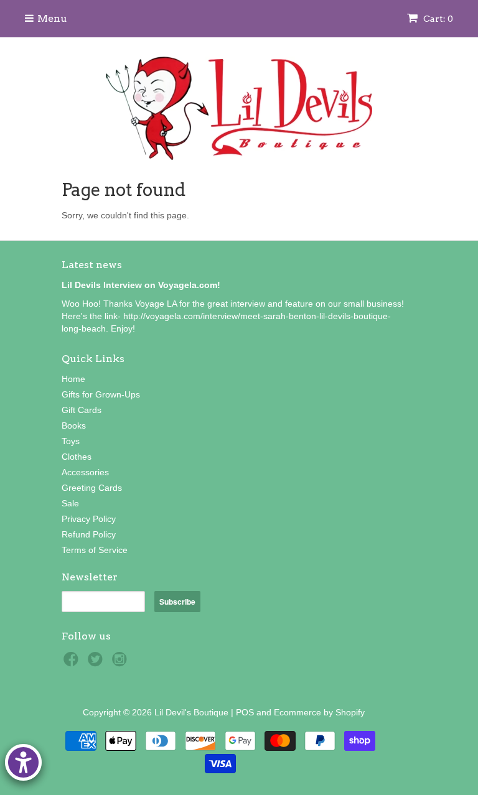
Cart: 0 (437, 19)
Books (74, 425)
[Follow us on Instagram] (121, 663)
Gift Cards (81, 410)
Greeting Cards (92, 488)
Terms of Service (95, 550)
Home (73, 379)
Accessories (85, 472)
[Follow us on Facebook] (72, 663)
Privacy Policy (89, 519)
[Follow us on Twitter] (97, 663)
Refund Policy (89, 534)
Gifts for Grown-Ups (101, 394)
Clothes (76, 457)
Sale (70, 503)
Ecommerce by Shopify (319, 712)
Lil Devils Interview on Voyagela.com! (141, 285)
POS (245, 712)
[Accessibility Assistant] (23, 762)
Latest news (92, 265)
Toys (71, 441)
